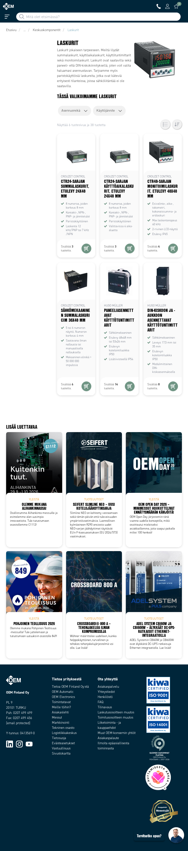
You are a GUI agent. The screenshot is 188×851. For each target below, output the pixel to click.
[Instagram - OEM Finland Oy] (19, 744)
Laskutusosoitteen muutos (116, 712)
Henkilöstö (105, 697)
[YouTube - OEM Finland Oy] (29, 744)
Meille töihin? (61, 707)
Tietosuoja (59, 738)
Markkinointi (60, 723)
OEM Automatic (62, 692)
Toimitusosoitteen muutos (115, 717)
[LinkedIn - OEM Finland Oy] (9, 744)
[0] (176, 6)
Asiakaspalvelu (108, 687)
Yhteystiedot (106, 692)
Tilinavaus (105, 707)
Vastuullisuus (61, 748)
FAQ (100, 702)
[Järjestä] (177, 124)
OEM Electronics (63, 697)
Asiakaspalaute (108, 738)
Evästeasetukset (63, 743)
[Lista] (165, 124)
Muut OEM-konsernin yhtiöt (117, 733)
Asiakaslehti (60, 712)
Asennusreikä (70, 110)
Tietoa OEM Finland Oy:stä (70, 687)
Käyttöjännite (105, 110)
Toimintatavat (61, 702)
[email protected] (18, 723)
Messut (57, 717)
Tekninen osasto (63, 728)
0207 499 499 (22, 713)
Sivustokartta (61, 753)
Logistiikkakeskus (64, 733)
